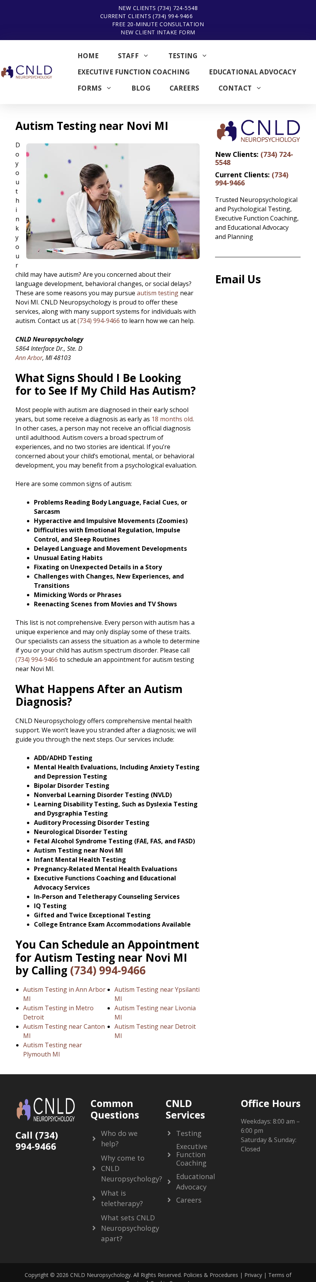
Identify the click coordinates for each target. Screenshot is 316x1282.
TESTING (183, 55)
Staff (128, 55)
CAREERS (185, 88)
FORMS (89, 88)
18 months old (172, 419)
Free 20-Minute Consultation (158, 24)
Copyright (37, 1275)
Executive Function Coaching (133, 71)
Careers (189, 1200)
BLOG (140, 88)
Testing (189, 1133)
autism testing (157, 293)
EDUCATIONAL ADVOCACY (252, 71)
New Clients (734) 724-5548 (158, 8)
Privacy (253, 1275)
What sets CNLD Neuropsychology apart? (130, 1228)
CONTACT (235, 88)
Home (88, 55)
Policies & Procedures (210, 1275)
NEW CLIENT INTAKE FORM (158, 32)
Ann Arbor (28, 357)
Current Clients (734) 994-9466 (146, 16)
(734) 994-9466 (98, 320)
